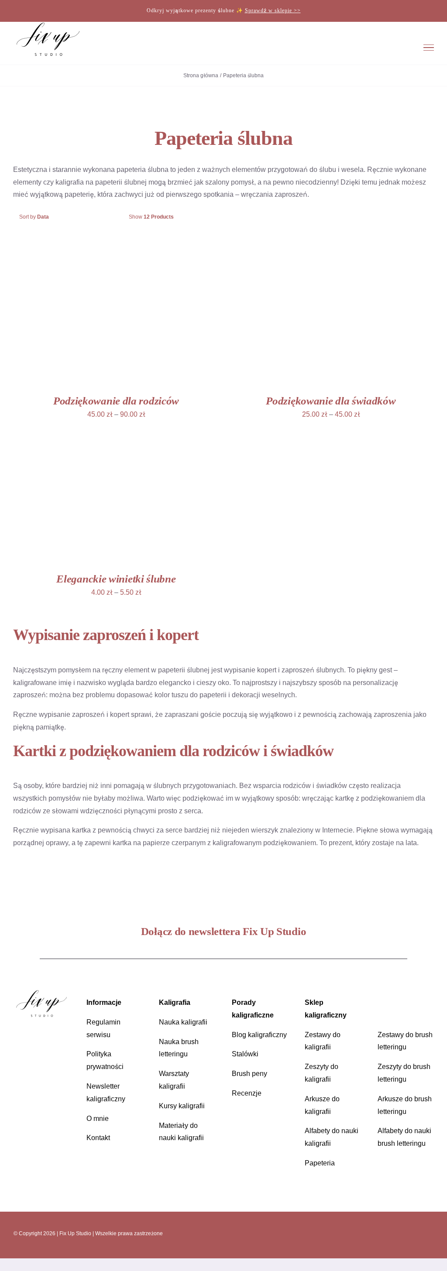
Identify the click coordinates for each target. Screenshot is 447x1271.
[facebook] (380, 1233)
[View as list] (232, 217)
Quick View (133, 318)
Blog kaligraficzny (259, 1034)
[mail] (409, 1233)
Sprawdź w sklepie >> (273, 10)
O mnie (97, 1118)
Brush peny (249, 1073)
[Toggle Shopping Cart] (375, 47)
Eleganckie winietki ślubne (115, 579)
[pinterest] (395, 1233)
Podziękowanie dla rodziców (116, 401)
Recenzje (246, 1093)
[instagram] (365, 1233)
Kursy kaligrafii (182, 1106)
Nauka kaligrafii (183, 1022)
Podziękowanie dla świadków (330, 401)
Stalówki (245, 1054)
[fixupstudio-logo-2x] (41, 993)
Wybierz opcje (74, 318)
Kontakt (98, 1137)
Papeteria (320, 1163)
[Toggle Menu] (429, 48)
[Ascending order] (111, 217)
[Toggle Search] (400, 47)
